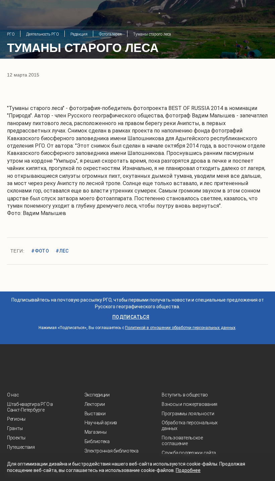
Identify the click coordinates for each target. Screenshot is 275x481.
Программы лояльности (188, 413)
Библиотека (97, 441)
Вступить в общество (185, 394)
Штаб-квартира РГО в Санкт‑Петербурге (30, 407)
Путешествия (21, 447)
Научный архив (101, 422)
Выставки (95, 413)
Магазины (96, 432)
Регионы (16, 419)
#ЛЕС (62, 251)
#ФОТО (40, 251)
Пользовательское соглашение (182, 440)
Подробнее (188, 470)
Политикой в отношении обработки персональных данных (180, 327)
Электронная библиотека (112, 450)
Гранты (14, 428)
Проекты (16, 437)
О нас (13, 394)
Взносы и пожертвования (189, 404)
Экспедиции (97, 394)
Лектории (95, 404)
